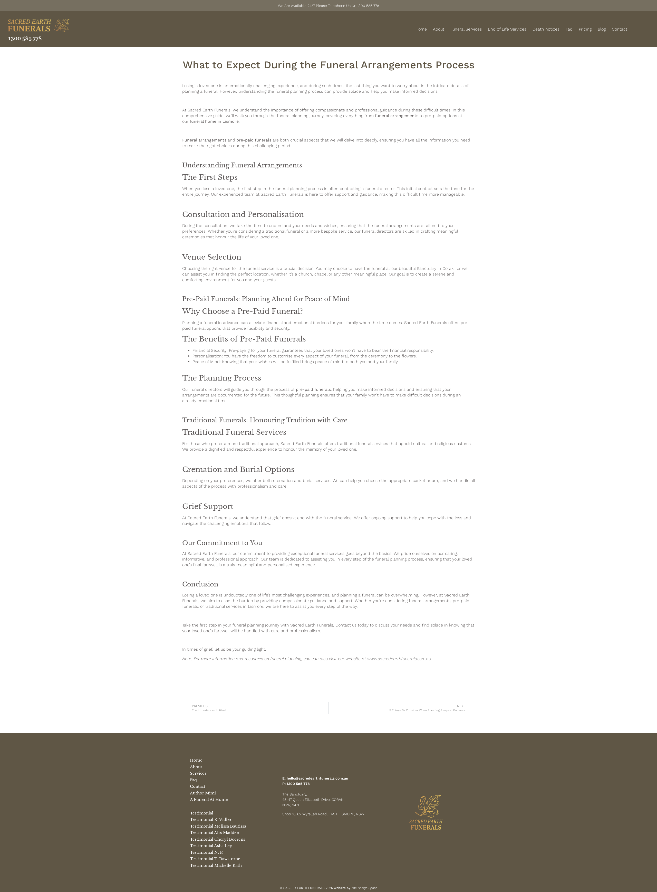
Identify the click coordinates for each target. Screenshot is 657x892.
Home (421, 29)
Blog (602, 29)
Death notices (546, 29)
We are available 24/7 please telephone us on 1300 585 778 (328, 6)
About (438, 29)
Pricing (585, 29)
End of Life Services (507, 29)
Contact (619, 29)
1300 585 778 (25, 38)
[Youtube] (328, 829)
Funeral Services (466, 29)
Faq (569, 29)
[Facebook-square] (641, 29)
